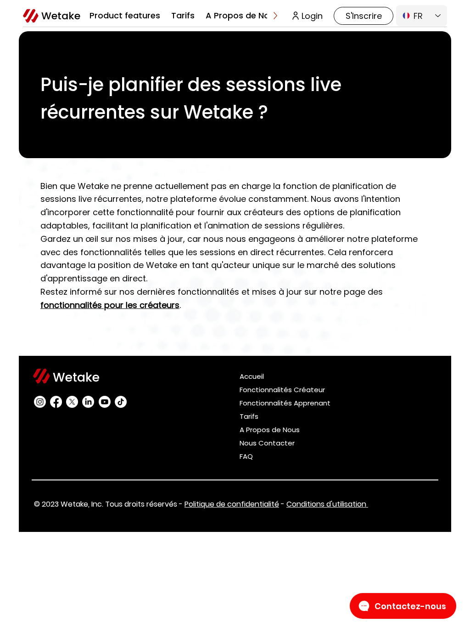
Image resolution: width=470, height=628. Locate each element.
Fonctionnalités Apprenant (285, 403)
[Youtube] (105, 402)
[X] (72, 402)
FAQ (246, 456)
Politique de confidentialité (232, 504)
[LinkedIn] (88, 402)
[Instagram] (40, 402)
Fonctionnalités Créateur (282, 389)
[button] (125, 15)
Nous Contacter (267, 443)
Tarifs (249, 416)
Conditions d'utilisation (327, 504)
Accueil (252, 376)
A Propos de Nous (270, 429)
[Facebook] (56, 402)
